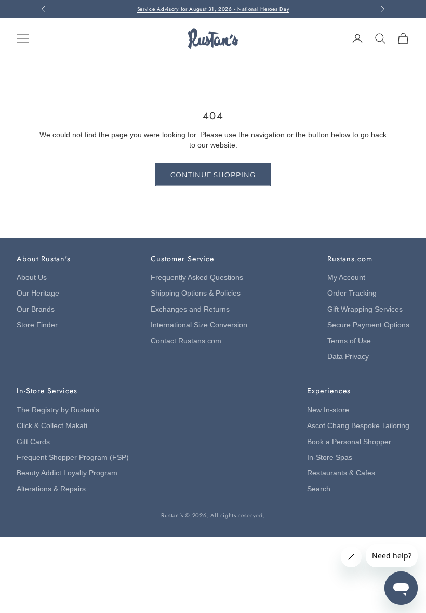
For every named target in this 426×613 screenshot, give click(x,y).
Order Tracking (352, 293)
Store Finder (37, 325)
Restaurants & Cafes (341, 473)
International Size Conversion (199, 325)
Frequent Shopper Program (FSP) (73, 457)
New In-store (328, 410)
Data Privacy (348, 357)
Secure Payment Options (368, 325)
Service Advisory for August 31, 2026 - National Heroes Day (213, 9)
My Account (346, 278)
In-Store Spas (329, 457)
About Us (32, 278)
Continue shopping (212, 174)
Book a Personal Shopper (349, 442)
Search (318, 489)
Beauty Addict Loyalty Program (67, 473)
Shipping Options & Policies (196, 293)
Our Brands (36, 309)
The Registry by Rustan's (58, 410)
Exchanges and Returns (190, 309)
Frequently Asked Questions (197, 278)
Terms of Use (349, 341)
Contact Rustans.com (186, 341)
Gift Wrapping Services (365, 309)
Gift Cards (33, 442)
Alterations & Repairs (51, 489)
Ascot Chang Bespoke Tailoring (358, 426)
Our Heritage (38, 293)
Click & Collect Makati (52, 426)
